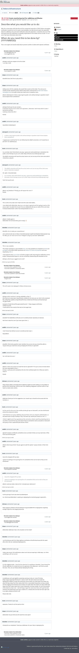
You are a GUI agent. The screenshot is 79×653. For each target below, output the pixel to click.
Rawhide (39, 250)
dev (56, 35)
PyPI (46, 248)
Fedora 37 (28, 250)
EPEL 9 (10, 252)
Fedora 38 (33, 250)
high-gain (57, 37)
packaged (5, 250)
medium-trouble (59, 40)
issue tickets (16, 254)
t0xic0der (59, 29)
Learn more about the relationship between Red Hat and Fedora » (61, 646)
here (24, 248)
